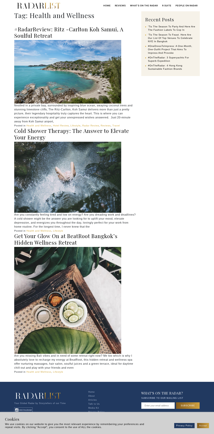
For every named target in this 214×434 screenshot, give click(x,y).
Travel (116, 125)
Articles (92, 400)
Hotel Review (61, 125)
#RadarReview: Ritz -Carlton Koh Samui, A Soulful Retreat (68, 32)
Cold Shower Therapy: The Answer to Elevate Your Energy (71, 134)
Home (107, 5)
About (91, 396)
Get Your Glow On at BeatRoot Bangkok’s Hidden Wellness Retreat (66, 239)
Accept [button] (203, 425)
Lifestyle (75, 125)
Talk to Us (94, 404)
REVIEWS (120, 5)
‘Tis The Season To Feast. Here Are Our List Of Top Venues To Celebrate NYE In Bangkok (170, 38)
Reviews (106, 125)
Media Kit (93, 408)
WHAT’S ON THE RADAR (144, 5)
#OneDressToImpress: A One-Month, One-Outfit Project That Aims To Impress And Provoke (170, 49)
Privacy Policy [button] (184, 425)
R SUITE (166, 5)
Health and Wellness (38, 125)
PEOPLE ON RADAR (187, 5)
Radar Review (90, 125)
